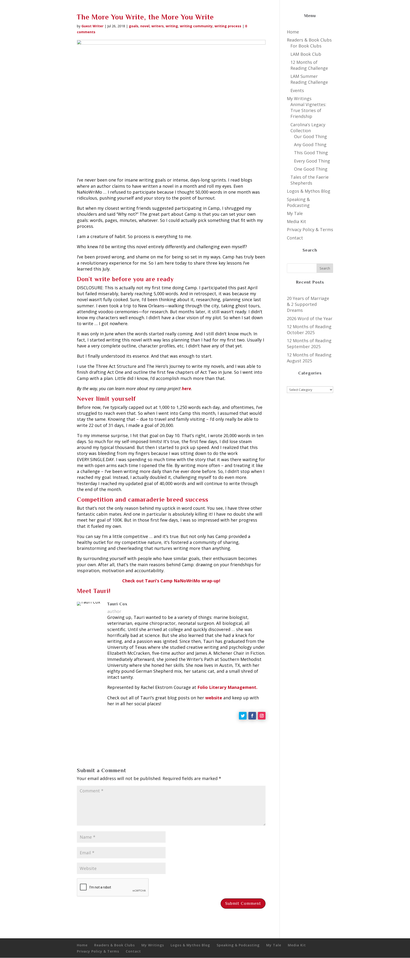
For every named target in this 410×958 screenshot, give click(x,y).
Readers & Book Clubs (309, 40)
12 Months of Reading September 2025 (309, 343)
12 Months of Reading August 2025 (309, 358)
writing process (227, 26)
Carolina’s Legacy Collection (307, 127)
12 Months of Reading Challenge (309, 65)
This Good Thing (311, 152)
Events (297, 90)
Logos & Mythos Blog (308, 191)
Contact (295, 238)
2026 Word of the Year (309, 318)
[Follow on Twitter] (243, 716)
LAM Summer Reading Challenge (309, 79)
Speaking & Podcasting (298, 202)
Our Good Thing (310, 136)
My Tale (295, 213)
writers (157, 26)
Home (293, 32)
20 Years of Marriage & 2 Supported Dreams (308, 304)
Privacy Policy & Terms (310, 229)
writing (172, 26)
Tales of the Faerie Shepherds (309, 180)
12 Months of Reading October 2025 (309, 329)
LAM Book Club (305, 54)
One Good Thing (310, 169)
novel (144, 26)
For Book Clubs (305, 46)
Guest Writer (92, 26)
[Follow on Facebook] (252, 716)
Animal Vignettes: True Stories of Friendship (308, 110)
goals (133, 26)
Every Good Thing (312, 161)
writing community (196, 26)
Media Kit (296, 221)
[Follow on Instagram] (262, 716)
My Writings (299, 98)
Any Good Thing (310, 144)
